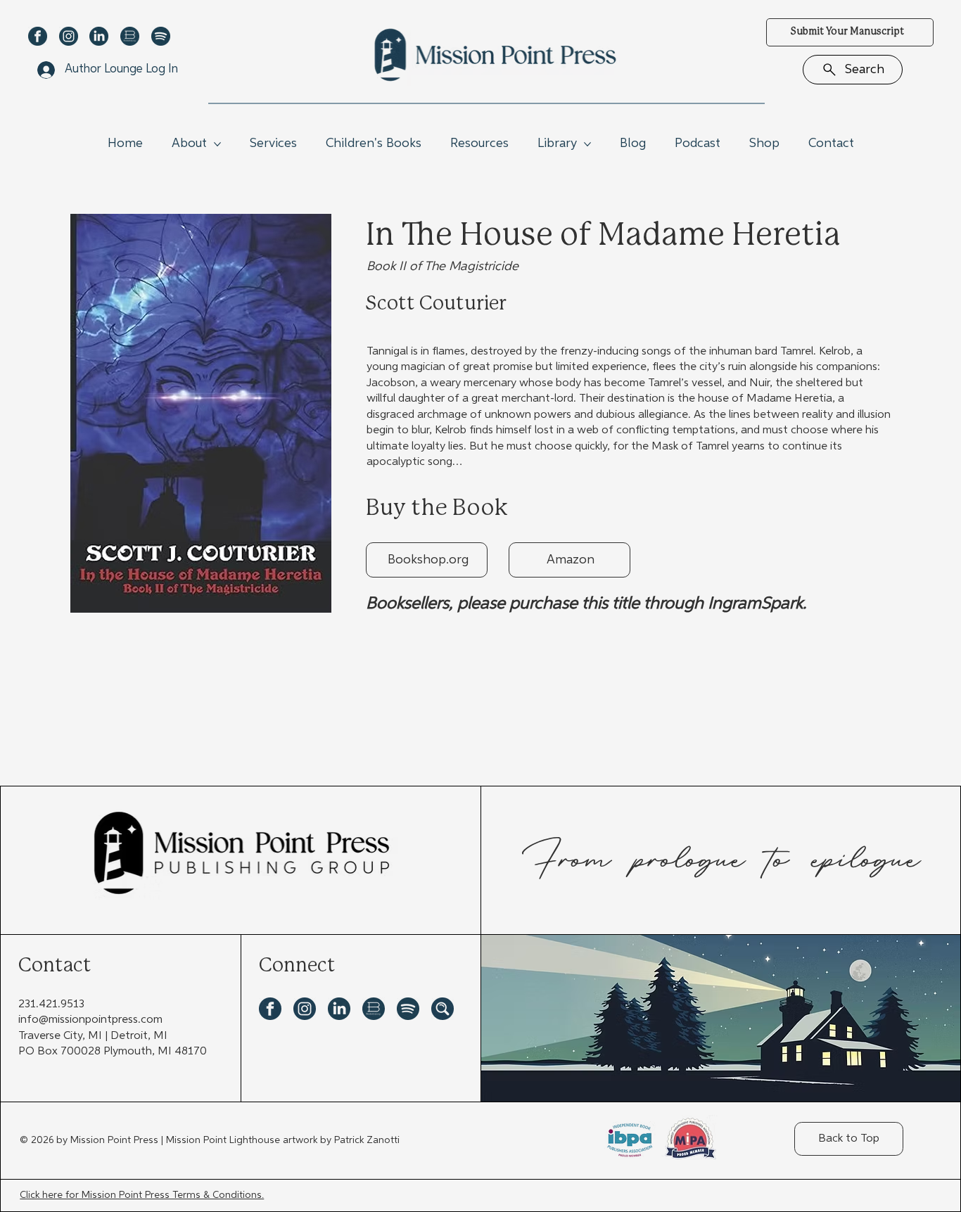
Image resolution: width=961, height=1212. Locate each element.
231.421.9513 (51, 1004)
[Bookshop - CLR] (129, 36)
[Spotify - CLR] (160, 36)
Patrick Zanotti (367, 1140)
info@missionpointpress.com (90, 1020)
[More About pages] (217, 144)
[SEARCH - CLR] (442, 1008)
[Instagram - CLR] (68, 36)
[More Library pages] (587, 144)
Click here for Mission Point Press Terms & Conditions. (142, 1195)
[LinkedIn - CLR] (98, 36)
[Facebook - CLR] (37, 36)
